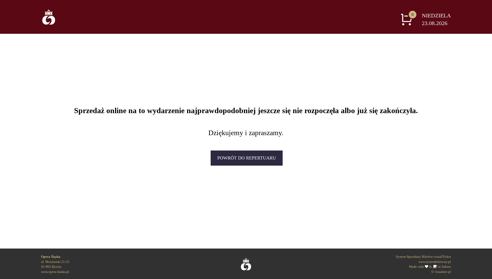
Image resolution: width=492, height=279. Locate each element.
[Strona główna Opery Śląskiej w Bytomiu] (246, 262)
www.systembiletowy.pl (434, 262)
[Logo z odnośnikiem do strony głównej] (48, 17)
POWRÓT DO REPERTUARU (246, 157)
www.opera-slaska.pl (55, 272)
